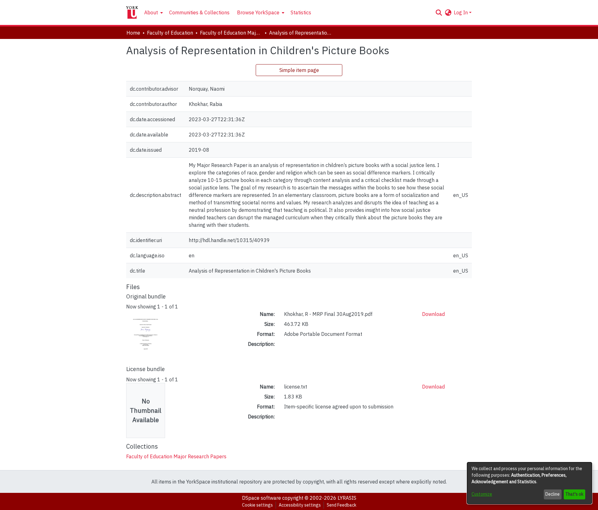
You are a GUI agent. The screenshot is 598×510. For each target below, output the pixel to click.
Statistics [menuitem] (301, 12)
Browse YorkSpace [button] (258, 12)
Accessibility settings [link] (300, 505)
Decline (552, 494)
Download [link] (433, 314)
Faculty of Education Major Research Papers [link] (231, 33)
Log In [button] (461, 12)
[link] (176, 456)
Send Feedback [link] (341, 505)
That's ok (574, 494)
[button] (439, 12)
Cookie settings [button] (257, 505)
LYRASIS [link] (347, 498)
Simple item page (299, 70)
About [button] (151, 12)
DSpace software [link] (261, 498)
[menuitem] (153, 12)
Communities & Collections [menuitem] (199, 12)
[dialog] (529, 483)
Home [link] (133, 33)
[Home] (132, 12)
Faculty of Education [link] (170, 33)
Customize (482, 494)
